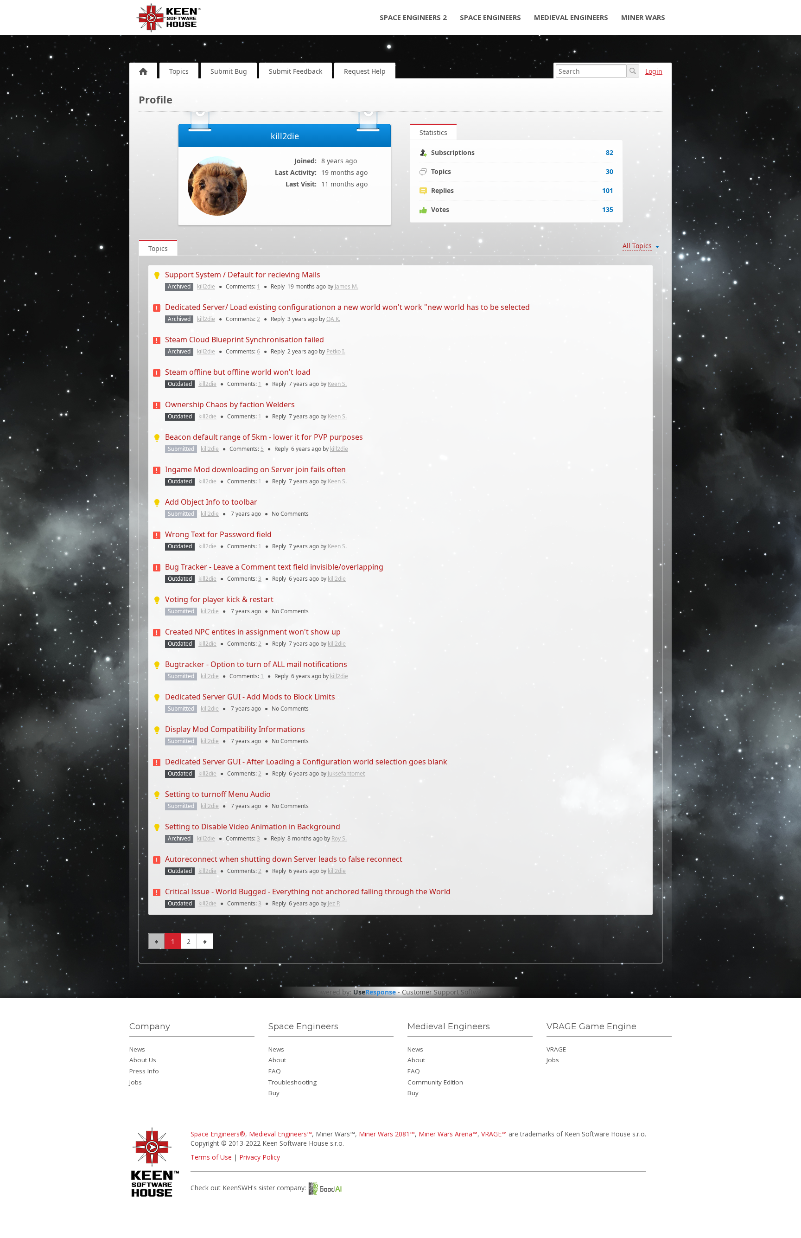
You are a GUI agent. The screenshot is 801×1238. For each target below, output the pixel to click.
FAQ (274, 1071)
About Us (142, 1060)
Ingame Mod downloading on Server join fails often (255, 469)
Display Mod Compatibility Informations (235, 729)
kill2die (206, 286)
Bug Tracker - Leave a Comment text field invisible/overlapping (274, 567)
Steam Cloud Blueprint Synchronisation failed (244, 339)
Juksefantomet (346, 773)
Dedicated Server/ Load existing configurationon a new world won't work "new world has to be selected (347, 307)
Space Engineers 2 (413, 17)
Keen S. (337, 384)
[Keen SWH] (156, 1197)
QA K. (333, 319)
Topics (179, 71)
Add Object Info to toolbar (211, 502)
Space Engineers (490, 17)
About (277, 1060)
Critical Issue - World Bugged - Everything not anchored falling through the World (308, 891)
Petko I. (335, 351)
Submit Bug (228, 71)
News (137, 1049)
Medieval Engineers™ (280, 1133)
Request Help (365, 71)
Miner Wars (643, 17)
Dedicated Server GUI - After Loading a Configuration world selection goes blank (306, 762)
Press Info (144, 1071)
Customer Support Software (445, 992)
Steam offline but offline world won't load (238, 372)
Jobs (135, 1082)
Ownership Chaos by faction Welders (230, 404)
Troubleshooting (292, 1082)
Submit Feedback (295, 71)
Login (653, 71)
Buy (274, 1093)
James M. (346, 286)
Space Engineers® (218, 1133)
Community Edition (435, 1082)
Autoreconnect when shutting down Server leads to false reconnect (283, 859)
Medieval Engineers (571, 17)
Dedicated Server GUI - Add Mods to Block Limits (250, 697)
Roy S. (339, 838)
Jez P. (334, 903)
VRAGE (556, 1049)
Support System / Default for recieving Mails (242, 274)
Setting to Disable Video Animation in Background (252, 826)
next (205, 941)
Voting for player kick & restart (219, 599)
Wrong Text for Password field (218, 534)
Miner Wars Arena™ (448, 1133)
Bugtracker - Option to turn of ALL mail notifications (256, 664)
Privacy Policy (259, 1157)
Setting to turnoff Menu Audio (218, 794)
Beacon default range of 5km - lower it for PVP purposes (264, 437)
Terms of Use (211, 1157)
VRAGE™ (494, 1133)
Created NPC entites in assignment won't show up (253, 632)
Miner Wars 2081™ (387, 1133)
